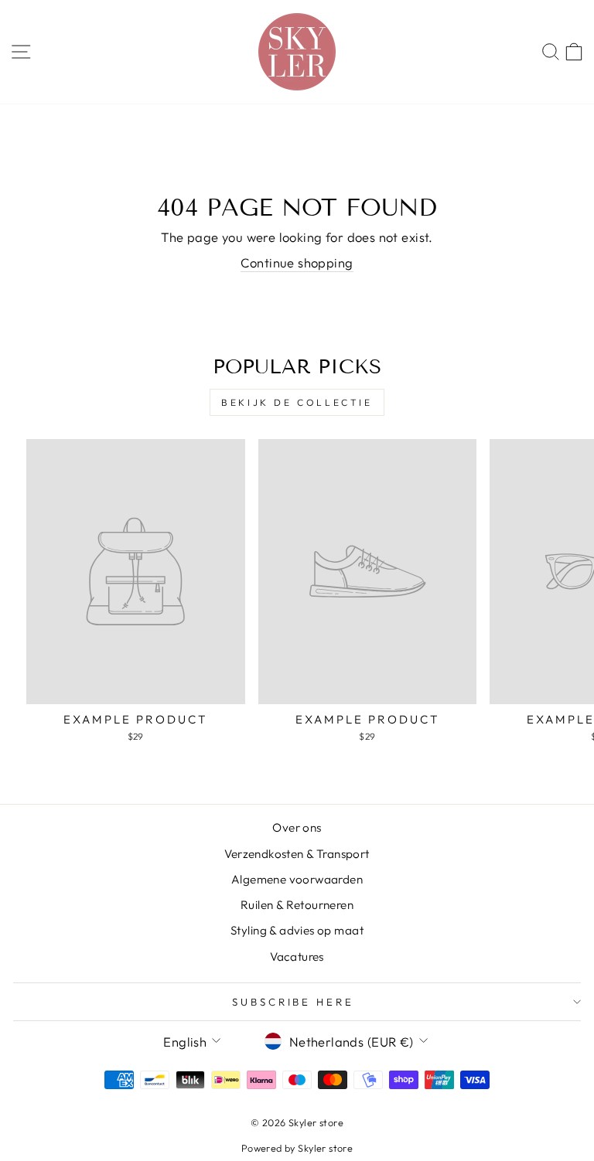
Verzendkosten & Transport (296, 853)
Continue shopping (297, 262)
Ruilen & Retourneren (297, 904)
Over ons (296, 827)
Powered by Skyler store (297, 1148)
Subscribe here (293, 1002)
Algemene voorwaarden (297, 879)
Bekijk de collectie (296, 402)
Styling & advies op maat (297, 930)
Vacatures (297, 956)
